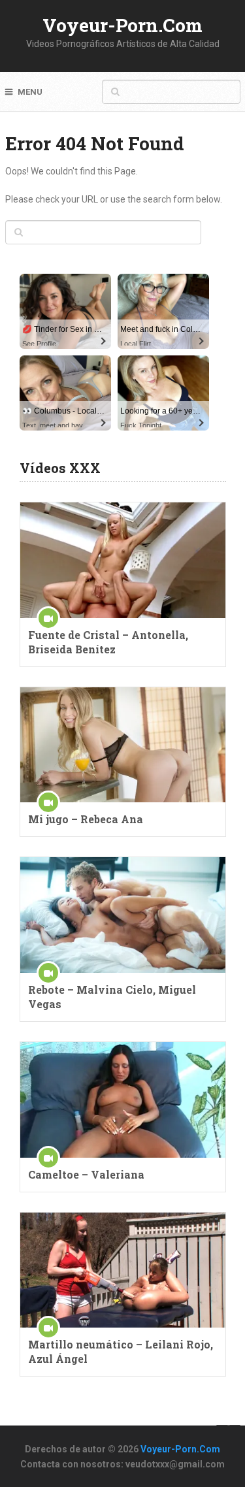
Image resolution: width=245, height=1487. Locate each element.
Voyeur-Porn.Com (122, 25)
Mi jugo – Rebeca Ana (85, 819)
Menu (30, 92)
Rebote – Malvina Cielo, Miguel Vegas (112, 997)
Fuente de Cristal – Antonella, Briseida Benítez (108, 642)
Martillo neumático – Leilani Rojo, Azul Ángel (120, 1351)
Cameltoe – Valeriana (86, 1174)
